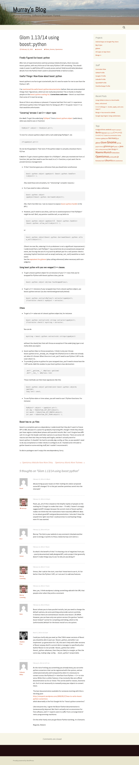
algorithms (101, 130)
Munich (108, 152)
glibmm (98, 143)
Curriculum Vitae (101, 69)
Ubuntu (109, 160)
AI (96, 130)
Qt (118, 157)
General (39, 49)
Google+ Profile (101, 76)
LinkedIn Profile (101, 79)
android (108, 130)
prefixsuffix (113, 157)
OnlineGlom (115, 153)
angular (113, 129)
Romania (98, 161)
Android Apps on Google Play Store (107, 42)
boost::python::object (65, 118)
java (121, 146)
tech (102, 161)
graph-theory (99, 146)
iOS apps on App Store (103, 52)
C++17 (102, 135)
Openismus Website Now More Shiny (36, 462)
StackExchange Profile (103, 86)
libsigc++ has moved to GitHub (105, 112)
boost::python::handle (69, 204)
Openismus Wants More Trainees (70, 462)
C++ (115, 132)
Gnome (52, 49)
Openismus (59, 49)
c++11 (119, 132)
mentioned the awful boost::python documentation (41, 89)
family (119, 135)
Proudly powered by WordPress (23, 761)
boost (108, 133)
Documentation (112, 135)
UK (114, 161)
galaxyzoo (104, 138)
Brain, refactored (101, 103)
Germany (112, 138)
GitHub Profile (100, 73)
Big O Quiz (99, 45)
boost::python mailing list (40, 94)
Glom (47, 49)
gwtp (115, 146)
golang (119, 143)
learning (105, 149)
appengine (118, 129)
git (118, 138)
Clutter (106, 135)
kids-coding (99, 149)
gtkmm (98, 48)
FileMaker (98, 138)
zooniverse (119, 161)
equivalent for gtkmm (38, 259)
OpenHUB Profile (101, 83)
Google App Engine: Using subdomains (108, 116)
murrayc (24, 508)
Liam (109, 149)
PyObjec (46, 118)
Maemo (99, 152)
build (111, 133)
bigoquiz (104, 133)
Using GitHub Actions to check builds (107, 100)
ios (118, 146)
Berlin (98, 132)
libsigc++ (98, 55)
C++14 (97, 135)
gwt (112, 146)
